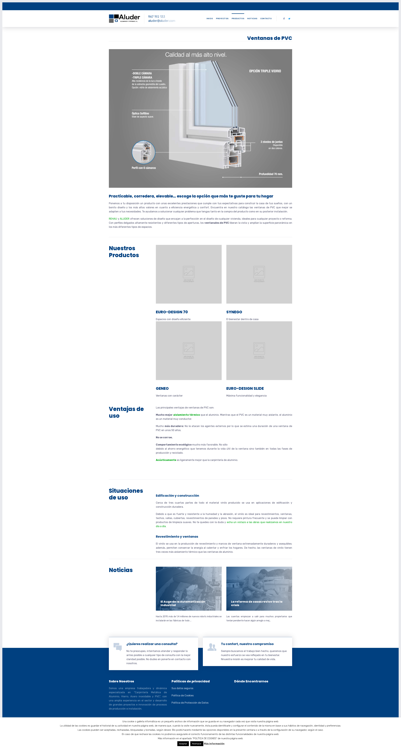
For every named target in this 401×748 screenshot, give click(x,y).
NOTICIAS (252, 18)
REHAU (113, 218)
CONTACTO (266, 18)
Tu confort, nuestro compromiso (247, 644)
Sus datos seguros (182, 688)
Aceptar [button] (183, 744)
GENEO (162, 388)
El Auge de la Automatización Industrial (183, 603)
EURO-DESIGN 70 (172, 312)
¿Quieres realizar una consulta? (151, 644)
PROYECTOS (222, 18)
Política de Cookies (183, 695)
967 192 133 (156, 17)
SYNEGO (234, 312)
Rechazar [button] (196, 744)
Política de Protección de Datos (190, 702)
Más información (214, 743)
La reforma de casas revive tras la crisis (256, 603)
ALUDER (124, 218)
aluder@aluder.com (161, 21)
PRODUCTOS (238, 18)
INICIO (209, 18)
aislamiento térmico (186, 414)
